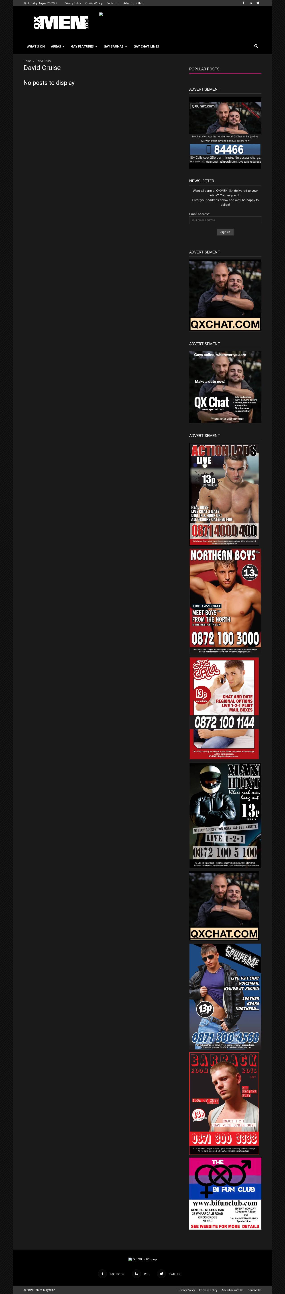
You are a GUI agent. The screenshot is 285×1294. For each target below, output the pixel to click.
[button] (256, 46)
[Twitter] (258, 3)
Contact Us (113, 3)
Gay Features (82, 46)
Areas (56, 46)
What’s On (36, 46)
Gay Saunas (114, 46)
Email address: (199, 214)
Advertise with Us (134, 3)
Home (27, 61)
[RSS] (250, 3)
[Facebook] (243, 3)
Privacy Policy (73, 3)
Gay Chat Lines (146, 46)
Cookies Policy (93, 3)
